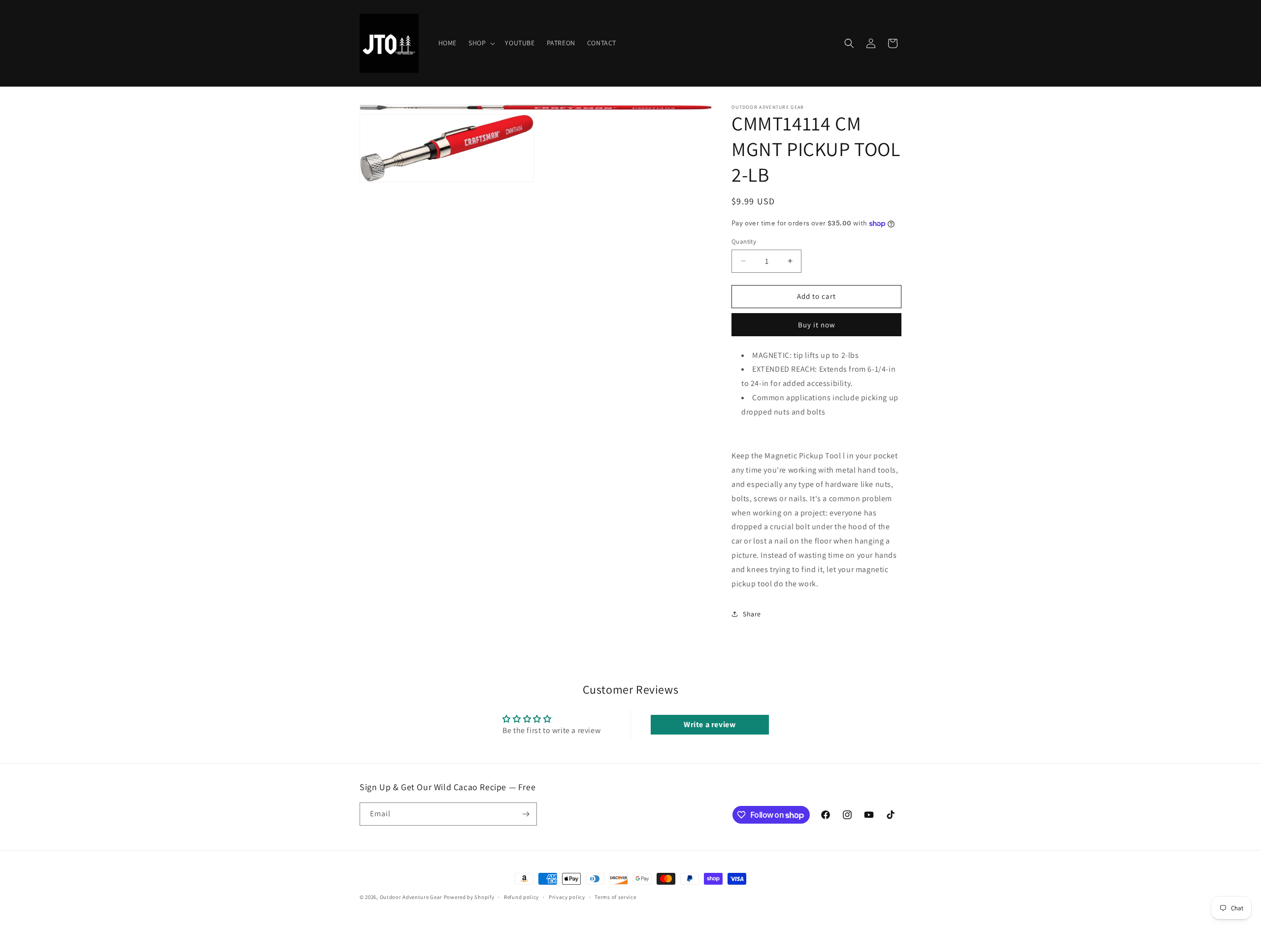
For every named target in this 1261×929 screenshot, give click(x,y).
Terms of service (615, 897)
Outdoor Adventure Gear (411, 897)
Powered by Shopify (469, 897)
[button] (481, 42)
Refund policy (521, 897)
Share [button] (752, 613)
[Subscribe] (525, 814)
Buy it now (816, 324)
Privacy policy (567, 897)
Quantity (743, 241)
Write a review (709, 724)
